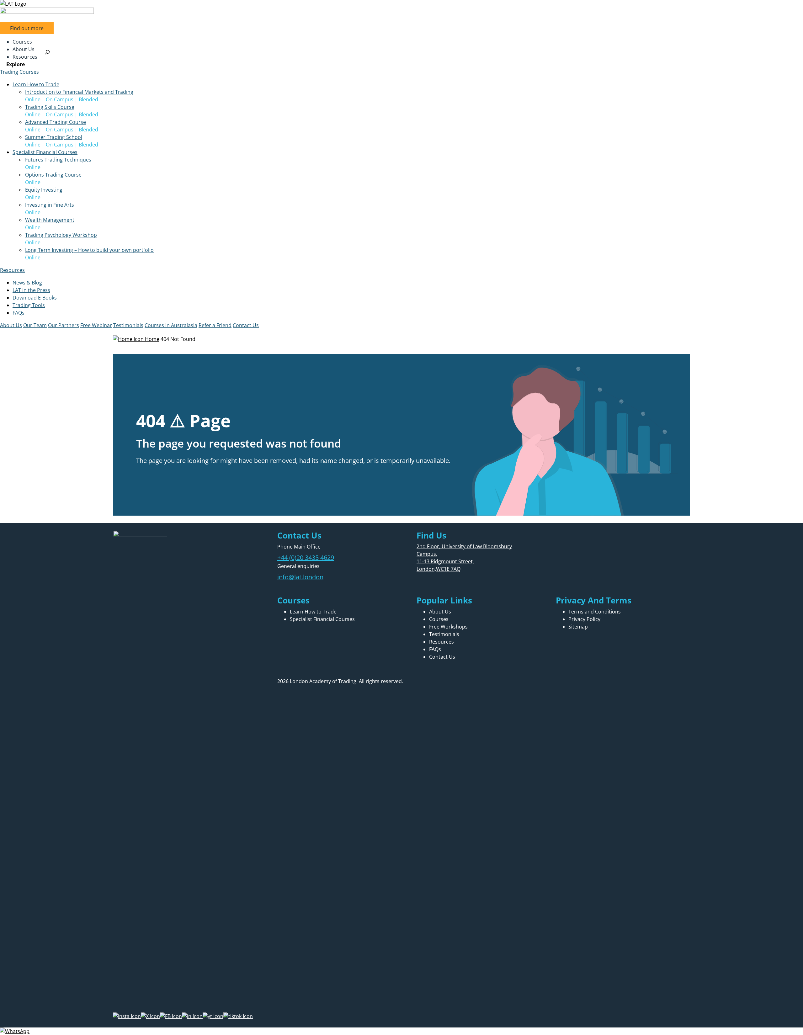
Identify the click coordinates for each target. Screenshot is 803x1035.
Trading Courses (19, 71)
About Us (11, 325)
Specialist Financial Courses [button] (45, 152)
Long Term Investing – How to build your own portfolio (89, 250)
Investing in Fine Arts (49, 204)
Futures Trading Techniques (58, 159)
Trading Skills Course (49, 107)
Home (151, 339)
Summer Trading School (53, 137)
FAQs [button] (18, 312)
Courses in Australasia (171, 325)
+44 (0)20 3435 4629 (305, 557)
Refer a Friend (215, 325)
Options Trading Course (53, 174)
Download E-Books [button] (35, 297)
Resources (12, 270)
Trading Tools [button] (29, 305)
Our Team (35, 325)
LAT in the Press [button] (31, 290)
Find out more (27, 28)
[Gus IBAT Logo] (401, 4)
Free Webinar (96, 325)
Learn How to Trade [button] (36, 84)
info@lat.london (300, 577)
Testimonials (128, 325)
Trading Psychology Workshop (61, 234)
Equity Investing (43, 189)
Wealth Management (49, 219)
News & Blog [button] (27, 282)
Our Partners (63, 325)
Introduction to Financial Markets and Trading (79, 91)
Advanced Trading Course (55, 122)
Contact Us (246, 325)
